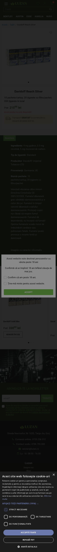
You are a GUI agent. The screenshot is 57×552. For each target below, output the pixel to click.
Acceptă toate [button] (28, 532)
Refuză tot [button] (28, 540)
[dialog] (28, 512)
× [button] (53, 475)
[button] (28, 503)
